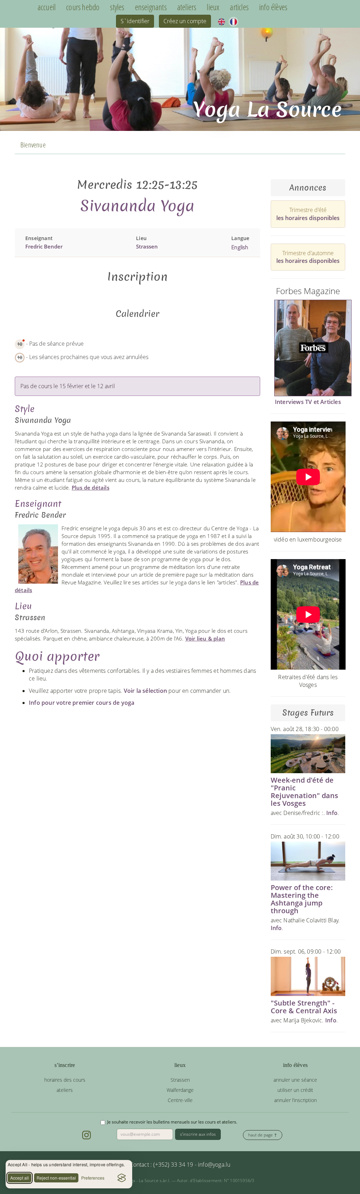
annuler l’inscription (295, 1100)
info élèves (273, 7)
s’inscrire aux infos (198, 1134)
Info (332, 813)
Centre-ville (180, 1100)
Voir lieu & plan (205, 638)
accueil (47, 7)
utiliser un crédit (295, 1090)
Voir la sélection (145, 691)
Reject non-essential (56, 1178)
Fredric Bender (44, 246)
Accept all (19, 1178)
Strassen (147, 246)
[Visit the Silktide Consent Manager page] (121, 1177)
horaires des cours (64, 1079)
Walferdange (180, 1090)
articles (239, 7)
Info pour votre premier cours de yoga (81, 703)
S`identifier (135, 21)
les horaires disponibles (308, 218)
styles (117, 7)
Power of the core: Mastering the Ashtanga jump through (302, 899)
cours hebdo (82, 7)
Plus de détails (90, 487)
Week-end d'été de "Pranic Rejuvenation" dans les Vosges (304, 791)
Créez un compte (184, 21)
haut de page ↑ (262, 1135)
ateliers (187, 7)
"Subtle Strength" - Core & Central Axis (304, 1006)
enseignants (151, 7)
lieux (213, 7)
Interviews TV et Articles (308, 402)
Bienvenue (33, 145)
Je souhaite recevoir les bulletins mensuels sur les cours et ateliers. (172, 1122)
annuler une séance (295, 1079)
